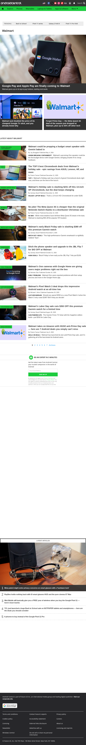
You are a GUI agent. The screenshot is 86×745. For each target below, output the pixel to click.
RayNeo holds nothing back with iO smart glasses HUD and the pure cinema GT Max (37, 594)
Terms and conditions (10, 714)
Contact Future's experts (38, 714)
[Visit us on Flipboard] (62, 3)
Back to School (21, 24)
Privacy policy (61, 714)
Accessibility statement (37, 719)
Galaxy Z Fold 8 (54, 24)
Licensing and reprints (64, 728)
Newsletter (6, 728)
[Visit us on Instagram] (58, 3)
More (74, 8)
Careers (59, 719)
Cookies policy (7, 719)
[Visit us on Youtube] (55, 3)
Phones (19, 8)
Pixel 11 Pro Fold (72, 24)
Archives (52, 345)
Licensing (6, 723)
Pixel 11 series (38, 24)
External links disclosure (38, 723)
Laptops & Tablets (45, 8)
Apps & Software (61, 8)
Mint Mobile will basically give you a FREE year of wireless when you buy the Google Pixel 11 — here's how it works (42, 602)
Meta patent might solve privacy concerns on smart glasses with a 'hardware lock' (36, 588)
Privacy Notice (50, 379)
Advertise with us (35, 728)
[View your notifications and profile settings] (74, 3)
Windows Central (8, 733)
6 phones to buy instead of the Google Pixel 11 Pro (24, 617)
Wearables (30, 8)
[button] (81, 3)
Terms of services (48, 378)
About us (60, 723)
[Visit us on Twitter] (52, 3)
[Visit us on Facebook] (48, 3)
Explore (10, 8)
